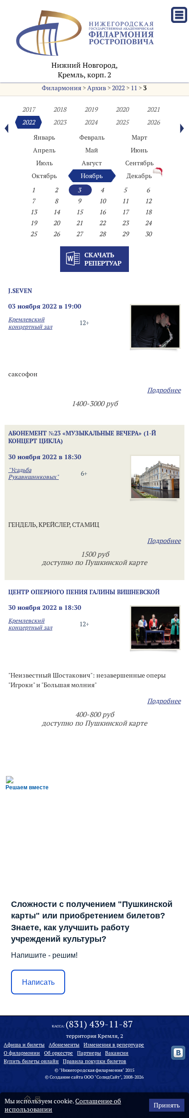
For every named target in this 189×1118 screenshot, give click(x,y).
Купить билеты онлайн (31, 1061)
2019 (90, 109)
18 (148, 212)
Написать (38, 982)
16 (102, 212)
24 (148, 223)
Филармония (61, 88)
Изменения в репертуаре (113, 1045)
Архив (96, 88)
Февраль (92, 137)
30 (148, 234)
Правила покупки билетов (94, 1061)
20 (56, 223)
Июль (44, 163)
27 (79, 234)
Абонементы (64, 1045)
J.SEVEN (20, 291)
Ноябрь (92, 176)
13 (33, 212)
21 (79, 223)
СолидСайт (108, 1077)
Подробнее (164, 390)
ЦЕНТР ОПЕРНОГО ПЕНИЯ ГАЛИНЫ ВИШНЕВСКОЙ (84, 592)
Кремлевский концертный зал (30, 322)
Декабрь (139, 176)
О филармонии (22, 1053)
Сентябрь (139, 163)
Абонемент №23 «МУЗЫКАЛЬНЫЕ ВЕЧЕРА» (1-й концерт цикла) (82, 437)
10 (102, 201)
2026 (153, 122)
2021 (153, 109)
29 (125, 234)
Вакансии (116, 1053)
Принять (167, 1105)
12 (148, 201)
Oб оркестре (58, 1053)
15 (79, 212)
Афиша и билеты (24, 1045)
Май (91, 150)
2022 (118, 88)
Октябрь (44, 176)
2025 (122, 122)
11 (134, 88)
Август (92, 163)
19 (33, 223)
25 (33, 234)
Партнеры (89, 1053)
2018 (59, 109)
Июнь (139, 150)
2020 (122, 109)
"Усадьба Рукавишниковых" (33, 473)
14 (56, 212)
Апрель (44, 150)
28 (102, 234)
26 (56, 234)
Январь (44, 137)
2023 (59, 122)
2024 (90, 122)
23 (125, 223)
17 (125, 212)
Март (139, 137)
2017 (28, 109)
